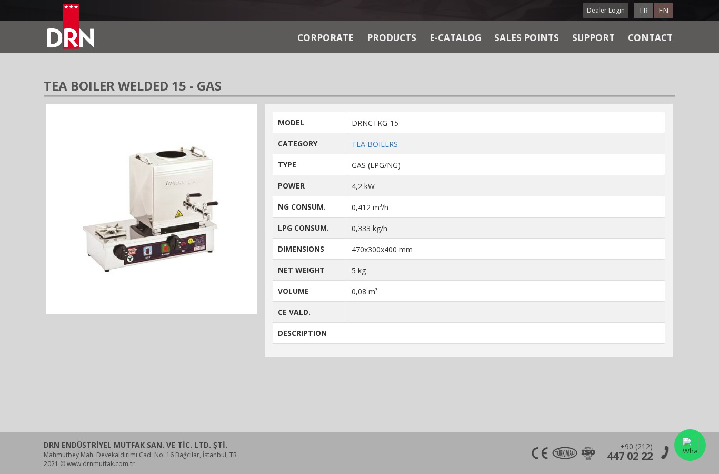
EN (663, 10)
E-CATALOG (455, 38)
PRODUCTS (391, 38)
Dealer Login (606, 10)
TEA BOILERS (375, 144)
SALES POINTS (526, 38)
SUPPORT (593, 38)
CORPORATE (325, 38)
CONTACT (650, 38)
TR (643, 10)
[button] (690, 445)
